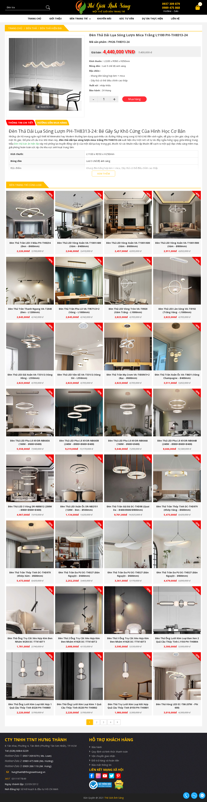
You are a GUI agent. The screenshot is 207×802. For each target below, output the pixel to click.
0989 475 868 (171, 8)
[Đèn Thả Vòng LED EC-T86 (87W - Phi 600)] (177, 676)
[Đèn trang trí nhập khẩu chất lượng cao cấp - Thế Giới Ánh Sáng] (103, 7)
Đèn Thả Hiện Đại (51, 28)
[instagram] (99, 775)
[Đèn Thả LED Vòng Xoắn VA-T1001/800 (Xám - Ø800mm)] (177, 215)
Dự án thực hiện (152, 18)
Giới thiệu (55, 18)
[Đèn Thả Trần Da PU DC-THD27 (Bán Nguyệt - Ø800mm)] (177, 544)
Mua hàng (31, 216)
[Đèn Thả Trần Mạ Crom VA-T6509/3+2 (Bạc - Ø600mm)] (128, 346)
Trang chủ (34, 18)
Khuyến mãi (104, 18)
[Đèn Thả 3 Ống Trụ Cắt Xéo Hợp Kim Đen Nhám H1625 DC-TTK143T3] (128, 610)
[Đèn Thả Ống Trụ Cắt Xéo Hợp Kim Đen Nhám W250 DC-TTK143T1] (30, 610)
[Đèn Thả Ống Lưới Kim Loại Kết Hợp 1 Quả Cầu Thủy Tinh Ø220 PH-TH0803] (30, 676)
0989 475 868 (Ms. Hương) (38, 761)
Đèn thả (31, 28)
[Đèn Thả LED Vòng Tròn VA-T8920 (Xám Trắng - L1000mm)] (128, 281)
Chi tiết (28, 216)
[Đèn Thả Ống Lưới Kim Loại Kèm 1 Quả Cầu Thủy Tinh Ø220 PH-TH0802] (79, 676)
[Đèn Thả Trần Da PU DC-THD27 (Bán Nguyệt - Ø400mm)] (79, 544)
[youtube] (105, 775)
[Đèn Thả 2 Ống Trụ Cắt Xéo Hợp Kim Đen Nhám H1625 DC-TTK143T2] (79, 610)
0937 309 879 (171, 4)
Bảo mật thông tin (101, 764)
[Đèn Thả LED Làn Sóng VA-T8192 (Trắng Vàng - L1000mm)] (177, 281)
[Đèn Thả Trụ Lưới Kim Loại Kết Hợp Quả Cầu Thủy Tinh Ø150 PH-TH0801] (128, 676)
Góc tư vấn (126, 18)
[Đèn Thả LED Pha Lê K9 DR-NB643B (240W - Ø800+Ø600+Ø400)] (79, 412)
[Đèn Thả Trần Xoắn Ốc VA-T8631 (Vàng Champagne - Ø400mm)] (177, 346)
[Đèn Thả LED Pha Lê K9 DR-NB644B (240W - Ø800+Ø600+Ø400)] (177, 412)
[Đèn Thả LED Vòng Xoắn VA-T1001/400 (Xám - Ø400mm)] (79, 215)
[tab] (21, 122)
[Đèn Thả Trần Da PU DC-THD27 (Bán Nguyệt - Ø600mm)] (128, 544)
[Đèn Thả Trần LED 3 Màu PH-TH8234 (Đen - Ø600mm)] (30, 215)
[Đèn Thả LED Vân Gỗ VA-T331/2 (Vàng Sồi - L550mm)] (79, 346)
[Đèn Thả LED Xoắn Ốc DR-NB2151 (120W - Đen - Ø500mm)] (79, 478)
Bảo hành (97, 747)
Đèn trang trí (78, 18)
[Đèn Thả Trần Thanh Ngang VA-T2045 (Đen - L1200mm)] (30, 281)
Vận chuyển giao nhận (103, 756)
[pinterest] (119, 775)
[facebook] (92, 775)
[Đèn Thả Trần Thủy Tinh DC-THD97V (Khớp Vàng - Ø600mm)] (177, 478)
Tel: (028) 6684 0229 (16, 750)
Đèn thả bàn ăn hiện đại (26, 143)
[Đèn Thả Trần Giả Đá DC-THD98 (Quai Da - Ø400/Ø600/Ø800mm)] (128, 478)
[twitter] (112, 775)
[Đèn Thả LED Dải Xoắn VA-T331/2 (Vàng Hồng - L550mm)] (30, 346)
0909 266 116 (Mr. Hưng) (37, 766)
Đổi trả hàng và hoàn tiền (105, 760)
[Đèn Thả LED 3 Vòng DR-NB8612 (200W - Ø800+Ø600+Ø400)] (30, 478)
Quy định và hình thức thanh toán (110, 751)
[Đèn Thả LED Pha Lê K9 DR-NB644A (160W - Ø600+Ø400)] (128, 412)
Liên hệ (175, 18)
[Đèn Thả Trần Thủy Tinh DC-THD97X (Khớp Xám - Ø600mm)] (30, 544)
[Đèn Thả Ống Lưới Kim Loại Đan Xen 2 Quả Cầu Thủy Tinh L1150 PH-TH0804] (177, 610)
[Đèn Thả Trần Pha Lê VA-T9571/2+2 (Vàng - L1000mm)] (79, 281)
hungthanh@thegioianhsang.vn (28, 772)
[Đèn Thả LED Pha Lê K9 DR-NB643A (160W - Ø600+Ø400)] (30, 412)
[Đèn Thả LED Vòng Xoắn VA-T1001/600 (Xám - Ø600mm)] (128, 215)
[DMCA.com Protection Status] (117, 785)
